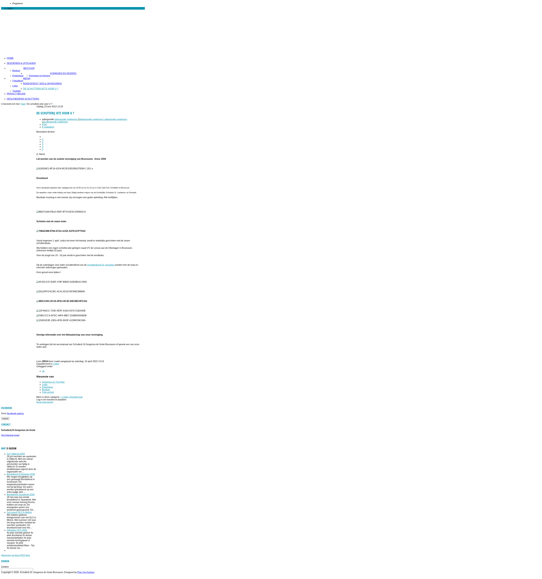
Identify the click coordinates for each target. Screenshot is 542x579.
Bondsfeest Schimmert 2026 (21, 474)
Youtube (16, 91)
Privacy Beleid (16, 94)
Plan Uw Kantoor (85, 572)
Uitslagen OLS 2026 (17, 530)
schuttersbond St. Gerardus (100, 265)
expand (5, 418)
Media (26, 78)
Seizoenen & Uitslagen (21, 63)
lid (43, 371)
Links (15, 86)
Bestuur (29, 68)
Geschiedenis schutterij (23, 99)
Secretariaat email (10, 435)
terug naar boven (44, 402)
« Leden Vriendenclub (71, 397)
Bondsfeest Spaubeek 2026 (21, 494)
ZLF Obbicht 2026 (16, 454)
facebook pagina (15, 413)
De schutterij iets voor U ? (40, 88)
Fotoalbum (17, 81)
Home (10, 58)
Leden (56, 364)
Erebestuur (17, 75)
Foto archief (48, 392)
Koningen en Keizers (63, 73)
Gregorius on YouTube (53, 382)
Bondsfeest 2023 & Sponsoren (42, 83)
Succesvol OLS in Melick (19, 512)
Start (23, 104)
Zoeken (5, 567)
